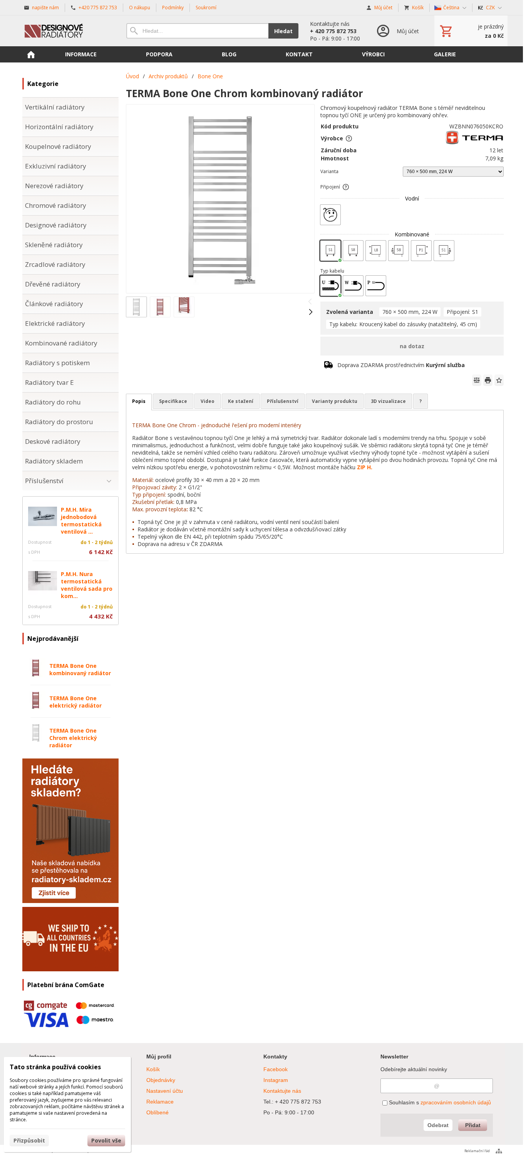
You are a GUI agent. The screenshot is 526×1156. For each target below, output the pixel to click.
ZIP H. (364, 467)
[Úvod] (66, 30)
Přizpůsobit (29, 1140)
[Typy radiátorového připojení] (346, 187)
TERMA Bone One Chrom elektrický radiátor (73, 738)
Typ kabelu (332, 271)
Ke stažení (240, 401)
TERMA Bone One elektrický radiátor (75, 701)
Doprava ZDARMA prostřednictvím (401, 365)
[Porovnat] (476, 380)
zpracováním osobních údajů (455, 1102)
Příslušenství (282, 401)
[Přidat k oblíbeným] (499, 380)
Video (207, 401)
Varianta (329, 171)
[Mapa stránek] (499, 1151)
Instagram (275, 1080)
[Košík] (471, 30)
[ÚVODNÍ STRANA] (30, 54)
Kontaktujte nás (282, 1091)
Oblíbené (157, 1112)
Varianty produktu (334, 401)
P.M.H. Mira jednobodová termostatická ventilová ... (81, 520)
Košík (153, 1069)
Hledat (283, 31)
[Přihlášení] (397, 30)
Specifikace (173, 401)
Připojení (330, 187)
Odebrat (438, 1125)
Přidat (473, 1125)
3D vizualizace (388, 401)
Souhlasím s (439, 1102)
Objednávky (160, 1080)
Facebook (275, 1069)
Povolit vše (106, 1140)
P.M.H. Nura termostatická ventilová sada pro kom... (86, 585)
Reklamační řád (477, 1150)
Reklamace (160, 1102)
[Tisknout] (487, 380)
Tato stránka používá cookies (55, 1067)
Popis (139, 401)
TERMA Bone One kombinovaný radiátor (80, 669)
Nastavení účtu (164, 1091)
